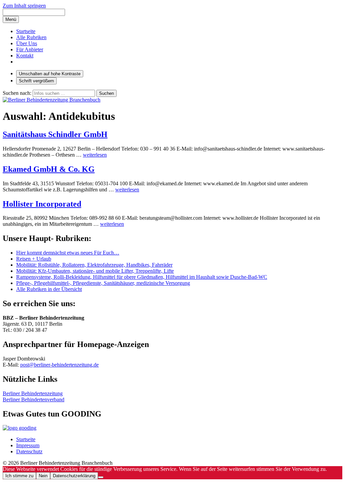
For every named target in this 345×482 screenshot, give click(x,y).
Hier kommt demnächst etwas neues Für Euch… (67, 253)
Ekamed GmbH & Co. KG (49, 169)
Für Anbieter (29, 49)
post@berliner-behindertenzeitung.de (59, 365)
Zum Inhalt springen (24, 5)
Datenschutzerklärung (74, 475)
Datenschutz (29, 451)
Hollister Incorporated (42, 203)
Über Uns (26, 43)
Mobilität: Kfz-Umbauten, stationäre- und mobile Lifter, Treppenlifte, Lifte (95, 271)
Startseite (25, 31)
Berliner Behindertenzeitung (33, 393)
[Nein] (100, 477)
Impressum (27, 445)
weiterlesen (95, 155)
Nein (43, 475)
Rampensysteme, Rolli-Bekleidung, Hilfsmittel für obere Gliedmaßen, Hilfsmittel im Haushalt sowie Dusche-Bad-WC (141, 277)
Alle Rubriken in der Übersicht (49, 289)
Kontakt (24, 55)
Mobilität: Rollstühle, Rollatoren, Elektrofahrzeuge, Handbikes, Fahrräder (94, 265)
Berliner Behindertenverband (33, 399)
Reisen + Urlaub (33, 259)
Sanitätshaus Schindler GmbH (55, 134)
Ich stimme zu (19, 475)
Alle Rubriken (31, 37)
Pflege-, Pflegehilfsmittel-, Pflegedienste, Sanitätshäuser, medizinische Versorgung (103, 283)
